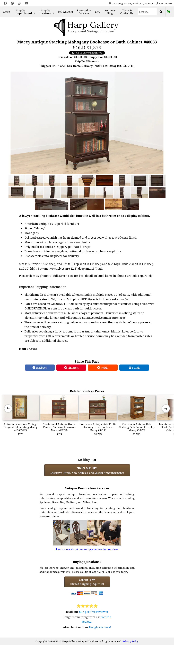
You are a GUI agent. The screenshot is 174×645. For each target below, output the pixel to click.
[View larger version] (87, 122)
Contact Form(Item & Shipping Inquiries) (87, 582)
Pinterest (73, 367)
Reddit (104, 367)
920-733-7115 (165, 3)
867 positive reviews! (93, 612)
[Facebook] (5, 3)
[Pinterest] (12, 3)
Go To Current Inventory (89, 52)
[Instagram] (19, 3)
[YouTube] (26, 3)
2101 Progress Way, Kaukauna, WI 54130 (133, 3)
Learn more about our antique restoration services (87, 549)
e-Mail (135, 367)
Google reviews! (100, 627)
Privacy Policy (130, 641)
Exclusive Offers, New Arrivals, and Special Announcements (87, 470)
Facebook (41, 367)
